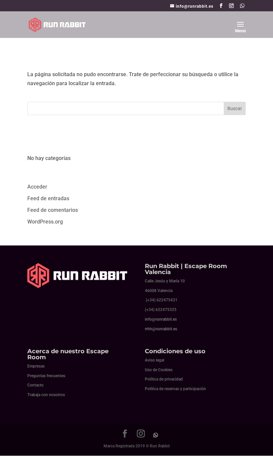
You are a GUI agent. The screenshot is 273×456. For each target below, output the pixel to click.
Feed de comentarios (52, 210)
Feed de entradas (48, 198)
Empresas (36, 366)
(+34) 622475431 (161, 300)
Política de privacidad (164, 379)
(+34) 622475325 (160, 309)
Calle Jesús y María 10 (165, 281)
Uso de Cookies (158, 370)
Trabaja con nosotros (46, 394)
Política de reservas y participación (175, 388)
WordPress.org (45, 222)
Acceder (37, 187)
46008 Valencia (158, 290)
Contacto (35, 385)
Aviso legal (154, 360)
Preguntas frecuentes (46, 376)
